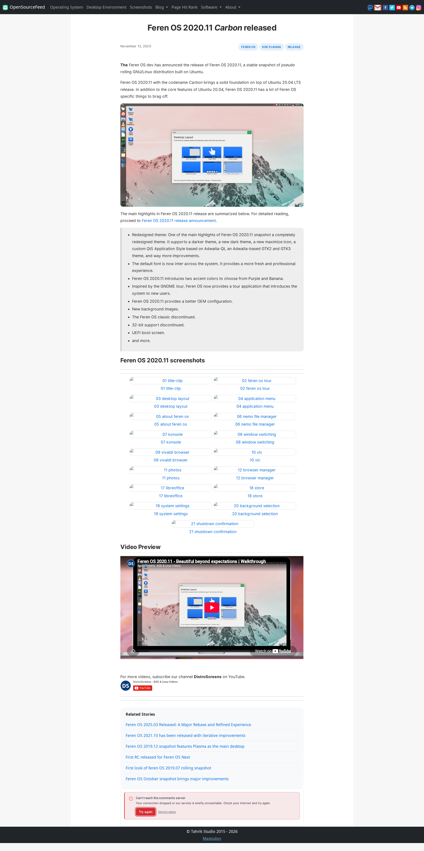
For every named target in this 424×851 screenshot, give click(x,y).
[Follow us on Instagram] (418, 7)
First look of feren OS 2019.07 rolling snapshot (168, 768)
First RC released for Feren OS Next (158, 757)
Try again (145, 812)
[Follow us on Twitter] (392, 7)
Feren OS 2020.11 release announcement (179, 220)
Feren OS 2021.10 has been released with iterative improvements (185, 735)
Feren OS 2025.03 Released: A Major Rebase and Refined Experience (188, 724)
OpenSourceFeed (27, 7)
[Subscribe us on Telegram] (412, 7)
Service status (167, 811)
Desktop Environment (106, 7)
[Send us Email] (378, 7)
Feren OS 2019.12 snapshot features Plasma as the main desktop (185, 746)
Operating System (66, 7)
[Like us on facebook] (386, 7)
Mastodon (212, 838)
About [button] (231, 7)
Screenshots (141, 7)
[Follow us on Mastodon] (371, 7)
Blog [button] (160, 7)
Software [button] (209, 7)
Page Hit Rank (184, 7)
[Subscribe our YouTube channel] (399, 7)
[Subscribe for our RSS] (406, 7)
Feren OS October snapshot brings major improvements (177, 778)
